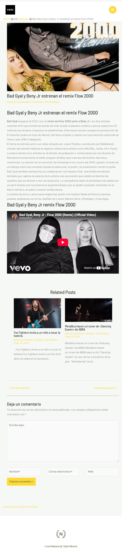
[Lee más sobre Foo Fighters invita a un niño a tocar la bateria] (37, 313)
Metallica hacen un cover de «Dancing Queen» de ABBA (88, 327)
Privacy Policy (31, 506)
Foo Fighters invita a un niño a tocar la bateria (37, 334)
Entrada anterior (18, 387)
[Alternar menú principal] (113, 10)
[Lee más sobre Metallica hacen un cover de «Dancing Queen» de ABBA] (88, 309)
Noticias (38, 102)
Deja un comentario (18, 102)
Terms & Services (12, 506)
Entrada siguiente (106, 387)
